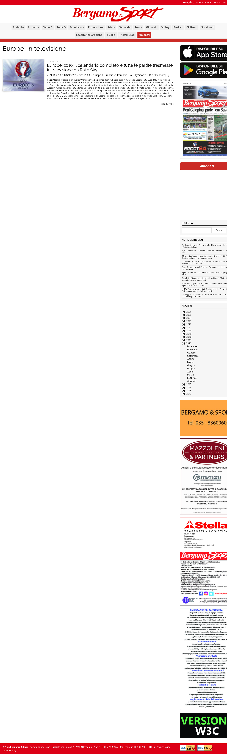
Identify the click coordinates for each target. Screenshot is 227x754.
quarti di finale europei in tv (131, 90)
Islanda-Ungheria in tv (87, 88)
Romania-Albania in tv (88, 93)
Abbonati (144, 35)
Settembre (193, 355)
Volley (165, 27)
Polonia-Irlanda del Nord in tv (60, 90)
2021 (188, 327)
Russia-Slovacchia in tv (149, 93)
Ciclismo (191, 27)
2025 (188, 314)
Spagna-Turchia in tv (136, 96)
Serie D (61, 27)
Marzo (190, 374)
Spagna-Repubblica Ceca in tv (112, 96)
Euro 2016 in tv (53, 82)
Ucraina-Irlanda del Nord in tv (92, 98)
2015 (188, 384)
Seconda (125, 27)
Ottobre (191, 352)
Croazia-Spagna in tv (137, 80)
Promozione (96, 27)
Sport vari (207, 27)
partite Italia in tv (165, 88)
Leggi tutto (166, 104)
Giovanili (151, 27)
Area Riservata (203, 2)
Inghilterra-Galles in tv (104, 85)
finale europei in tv (104, 82)
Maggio (191, 368)
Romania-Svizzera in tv (109, 93)
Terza (138, 27)
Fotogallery (189, 2)
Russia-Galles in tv (129, 93)
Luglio (190, 362)
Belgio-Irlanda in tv (102, 80)
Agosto (191, 358)
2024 (188, 317)
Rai (146, 90)
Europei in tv (89, 82)
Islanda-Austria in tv (67, 88)
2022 (188, 324)
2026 (188, 311)
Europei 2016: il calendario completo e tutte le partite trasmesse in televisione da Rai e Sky (110, 67)
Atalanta (18, 27)
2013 (188, 390)
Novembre (192, 349)
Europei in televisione (72, 82)
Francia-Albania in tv (123, 82)
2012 (188, 393)
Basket (177, 27)
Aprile (190, 371)
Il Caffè (111, 35)
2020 (188, 330)
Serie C (47, 27)
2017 (188, 340)
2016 (188, 343)
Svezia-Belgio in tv (154, 96)
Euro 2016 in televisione (159, 80)
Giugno (191, 365)
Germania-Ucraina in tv (82, 85)
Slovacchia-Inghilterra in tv (86, 96)
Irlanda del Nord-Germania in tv (150, 85)
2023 (188, 321)
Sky (61, 96)
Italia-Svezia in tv (122, 88)
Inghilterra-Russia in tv (125, 85)
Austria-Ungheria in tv (83, 80)
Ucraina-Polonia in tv (116, 98)
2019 (188, 333)
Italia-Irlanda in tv (106, 88)
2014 (188, 387)
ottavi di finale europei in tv (143, 88)
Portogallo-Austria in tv (85, 90)
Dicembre (192, 346)
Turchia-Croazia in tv (68, 98)
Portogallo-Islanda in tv (106, 90)
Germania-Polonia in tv (60, 85)
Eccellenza (77, 27)
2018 (188, 336)
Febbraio (192, 377)
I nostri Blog (127, 35)
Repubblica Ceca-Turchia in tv (63, 93)
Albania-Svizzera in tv (63, 80)
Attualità (33, 27)
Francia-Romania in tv (144, 82)
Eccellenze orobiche (89, 35)
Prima (111, 27)
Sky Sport (68, 96)
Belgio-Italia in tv (119, 80)
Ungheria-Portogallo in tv (138, 98)
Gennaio (191, 381)
